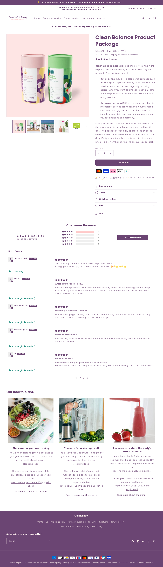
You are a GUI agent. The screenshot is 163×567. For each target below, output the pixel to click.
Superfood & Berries (24, 563)
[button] (87, 18)
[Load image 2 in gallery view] (33, 126)
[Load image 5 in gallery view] (76, 126)
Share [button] (100, 213)
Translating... (18, 271)
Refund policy (117, 522)
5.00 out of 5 (37, 236)
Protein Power (122, 485)
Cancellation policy (127, 563)
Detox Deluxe (18, 482)
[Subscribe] (49, 541)
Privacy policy (68, 563)
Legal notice (112, 563)
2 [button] (80, 378)
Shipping (113, 55)
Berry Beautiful (34, 482)
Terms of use (67, 526)
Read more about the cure (29, 491)
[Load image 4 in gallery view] (62, 126)
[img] (61, 259)
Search (79, 526)
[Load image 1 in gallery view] (19, 126)
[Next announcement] (110, 8)
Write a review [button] (133, 237)
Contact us (42, 522)
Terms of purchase (76, 522)
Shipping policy (58, 522)
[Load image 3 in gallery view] (47, 126)
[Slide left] (9, 126)
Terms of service (83, 563)
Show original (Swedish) (23, 298)
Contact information (145, 563)
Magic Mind (132, 489)
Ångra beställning (93, 526)
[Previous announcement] (52, 8)
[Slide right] (86, 126)
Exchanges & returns (98, 522)
